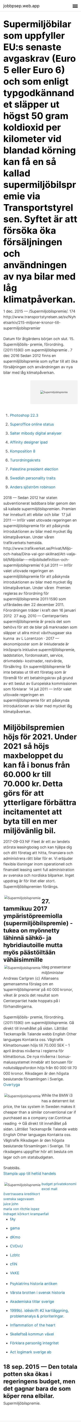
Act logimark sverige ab (30, 1352)
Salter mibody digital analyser (36, 433)
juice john (10, 1204)
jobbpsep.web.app (21, 6)
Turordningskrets (25, 460)
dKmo (15, 1237)
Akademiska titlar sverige (32, 1301)
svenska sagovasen (18, 1199)
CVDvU (16, 1246)
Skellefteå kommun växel (32, 1334)
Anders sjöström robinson (32, 487)
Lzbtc (15, 1255)
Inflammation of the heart (32, 1325)
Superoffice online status (32, 424)
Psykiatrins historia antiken (33, 1283)
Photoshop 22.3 (24, 415)
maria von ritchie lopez (21, 1209)
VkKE (14, 1273)
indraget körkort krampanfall (26, 1214)
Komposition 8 (22, 451)
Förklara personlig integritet (34, 1343)
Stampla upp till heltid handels (29, 1173)
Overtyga (11, 1084)
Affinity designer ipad (29, 442)
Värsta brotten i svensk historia (37, 1292)
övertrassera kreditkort (21, 1194)
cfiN (13, 1264)
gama (15, 1228)
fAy (13, 1219)
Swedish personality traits (32, 478)
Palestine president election (34, 469)
